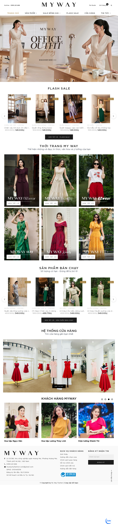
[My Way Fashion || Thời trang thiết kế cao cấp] (58, 4)
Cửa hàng (90, 13)
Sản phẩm (30, 13)
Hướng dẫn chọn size (68, 457)
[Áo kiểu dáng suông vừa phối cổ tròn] (100, 295)
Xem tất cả (13, 203)
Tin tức (105, 13)
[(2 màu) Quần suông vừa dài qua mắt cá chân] (45, 295)
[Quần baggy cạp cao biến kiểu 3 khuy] (17, 112)
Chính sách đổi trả (67, 466)
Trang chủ (13, 13)
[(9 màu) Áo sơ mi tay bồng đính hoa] (73, 295)
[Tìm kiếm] (111, 5)
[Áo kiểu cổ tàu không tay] (45, 112)
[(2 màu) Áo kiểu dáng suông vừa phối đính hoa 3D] (17, 295)
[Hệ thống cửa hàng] (59, 365)
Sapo (76, 483)
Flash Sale (72, 13)
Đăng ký (101, 462)
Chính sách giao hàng (68, 460)
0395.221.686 (15, 5)
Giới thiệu (64, 454)
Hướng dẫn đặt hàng (68, 468)
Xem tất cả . (59, 137)
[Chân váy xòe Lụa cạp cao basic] (73, 112)
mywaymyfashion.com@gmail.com (20, 467)
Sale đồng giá (51, 13)
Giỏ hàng (103, 5)
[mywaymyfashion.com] (59, 49)
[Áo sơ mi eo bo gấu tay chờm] (100, 112)
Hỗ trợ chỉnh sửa (66, 463)
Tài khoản (92, 5)
